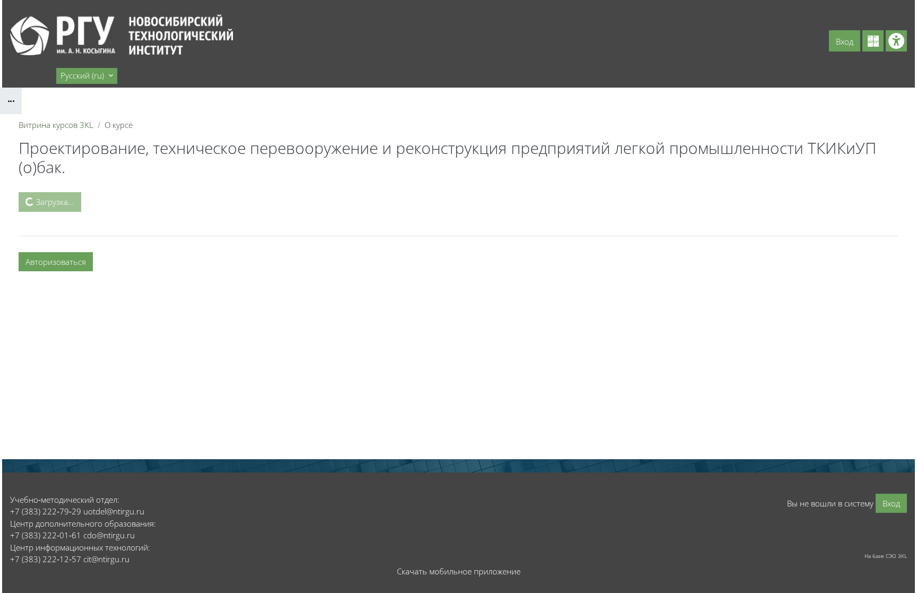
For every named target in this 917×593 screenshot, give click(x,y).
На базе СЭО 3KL (885, 556)
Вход (844, 41)
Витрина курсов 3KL (56, 124)
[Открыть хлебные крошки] (11, 101)
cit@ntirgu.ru (106, 559)
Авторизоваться (55, 261)
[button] (86, 76)
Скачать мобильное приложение (459, 571)
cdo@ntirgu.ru (109, 535)
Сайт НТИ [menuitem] (32, 75)
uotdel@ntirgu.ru (113, 511)
